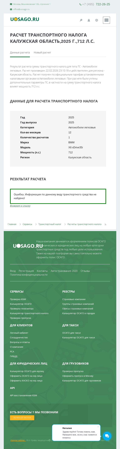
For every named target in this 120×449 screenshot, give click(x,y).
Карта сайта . (18, 440)
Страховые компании (73, 299)
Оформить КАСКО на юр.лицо (26, 380)
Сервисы (27, 224)
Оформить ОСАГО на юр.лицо (26, 375)
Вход (13, 271)
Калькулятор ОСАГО (21, 303)
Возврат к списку (20, 205)
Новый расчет (42, 52)
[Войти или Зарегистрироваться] (89, 20)
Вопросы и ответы (20, 342)
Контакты (42, 271)
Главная (12, 224)
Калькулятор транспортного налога (29, 313)
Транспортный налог (49, 224)
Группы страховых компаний (78, 303)
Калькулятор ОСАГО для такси (78, 337)
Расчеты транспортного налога (84, 224)
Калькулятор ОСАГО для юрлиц (27, 371)
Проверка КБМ (18, 299)
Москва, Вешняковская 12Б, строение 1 (31, 4)
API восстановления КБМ (23, 395)
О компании (16, 346)
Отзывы (85, 271)
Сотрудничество (19, 337)
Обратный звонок (22, 417)
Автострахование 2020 (64, 271)
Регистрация (26, 271)
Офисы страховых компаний (77, 308)
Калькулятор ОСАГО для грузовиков (81, 380)
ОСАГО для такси (71, 332)
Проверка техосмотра (21, 308)
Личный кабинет (19, 332)
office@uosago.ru (21, 9)
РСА (12, 351)
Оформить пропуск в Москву (77, 375)
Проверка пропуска (20, 317)
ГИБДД (13, 356)
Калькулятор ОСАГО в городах (78, 313)
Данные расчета (20, 52)
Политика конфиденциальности (29, 274)
